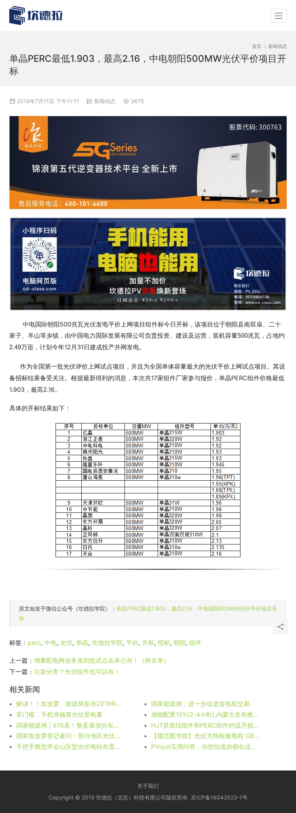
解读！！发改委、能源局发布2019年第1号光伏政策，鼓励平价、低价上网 (70, 704)
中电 (50, 642)
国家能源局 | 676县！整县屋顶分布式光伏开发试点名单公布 (70, 725)
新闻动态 (105, 101)
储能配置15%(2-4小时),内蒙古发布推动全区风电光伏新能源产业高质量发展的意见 (205, 714)
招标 (164, 642)
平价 (132, 642)
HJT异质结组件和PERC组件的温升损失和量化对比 (205, 725)
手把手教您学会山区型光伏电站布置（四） (70, 746)
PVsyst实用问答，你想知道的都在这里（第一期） (205, 746)
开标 (148, 642)
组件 (195, 642)
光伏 (66, 642)
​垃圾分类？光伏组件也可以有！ (77, 671)
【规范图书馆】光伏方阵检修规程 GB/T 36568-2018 (205, 736)
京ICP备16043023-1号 (219, 797)
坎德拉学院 (107, 642)
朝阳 (179, 642)
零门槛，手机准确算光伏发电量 (59, 714)
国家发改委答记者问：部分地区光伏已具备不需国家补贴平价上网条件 (70, 736)
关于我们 (148, 785)
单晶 (82, 642)
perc (34, 642)
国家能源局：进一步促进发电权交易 (200, 704)
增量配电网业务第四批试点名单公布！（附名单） (102, 660)
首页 (256, 46)
